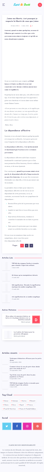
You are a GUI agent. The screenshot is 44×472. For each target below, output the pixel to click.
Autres (24, 401)
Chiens (6, 405)
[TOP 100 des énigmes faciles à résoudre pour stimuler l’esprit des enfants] (5, 385)
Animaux (15, 401)
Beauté (32, 401)
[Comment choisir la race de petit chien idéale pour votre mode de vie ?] (5, 369)
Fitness (30, 405)
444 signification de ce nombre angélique (26, 297)
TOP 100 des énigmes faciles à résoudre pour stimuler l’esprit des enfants (25, 264)
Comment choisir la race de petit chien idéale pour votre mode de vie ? (25, 367)
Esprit (22, 405)
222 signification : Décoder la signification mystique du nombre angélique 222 (26, 286)
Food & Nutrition (10, 409)
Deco (14, 405)
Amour (6, 401)
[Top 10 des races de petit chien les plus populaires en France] (5, 377)
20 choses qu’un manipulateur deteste (25, 275)
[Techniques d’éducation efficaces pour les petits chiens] (5, 361)
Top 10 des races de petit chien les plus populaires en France (22, 375)
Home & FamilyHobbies (28, 409)
